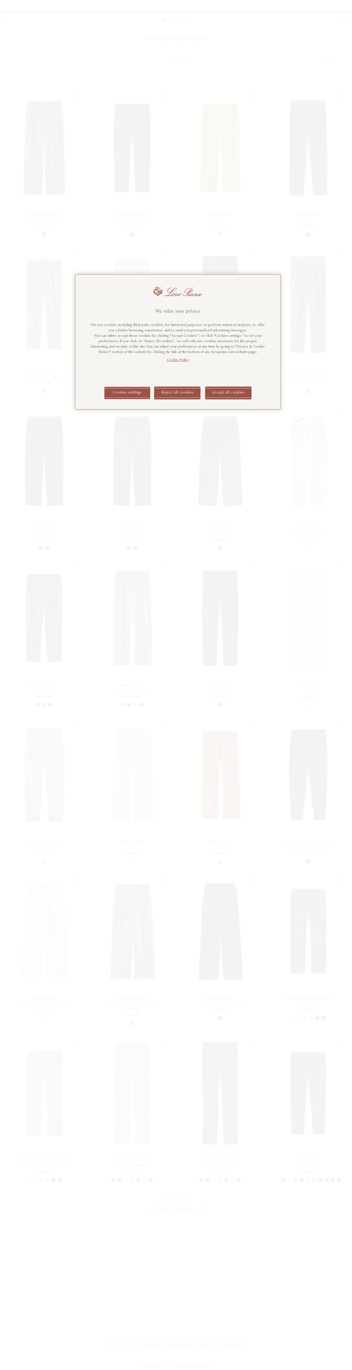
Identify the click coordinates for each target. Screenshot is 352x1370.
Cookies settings (127, 393)
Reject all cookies (177, 393)
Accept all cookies (228, 393)
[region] (178, 342)
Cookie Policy (178, 360)
